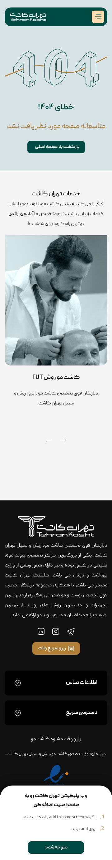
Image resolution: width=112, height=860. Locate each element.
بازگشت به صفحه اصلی (57, 147)
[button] (63, 440)
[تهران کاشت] (28, 17)
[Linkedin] (41, 631)
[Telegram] (71, 631)
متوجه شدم (56, 847)
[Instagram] (55, 631)
